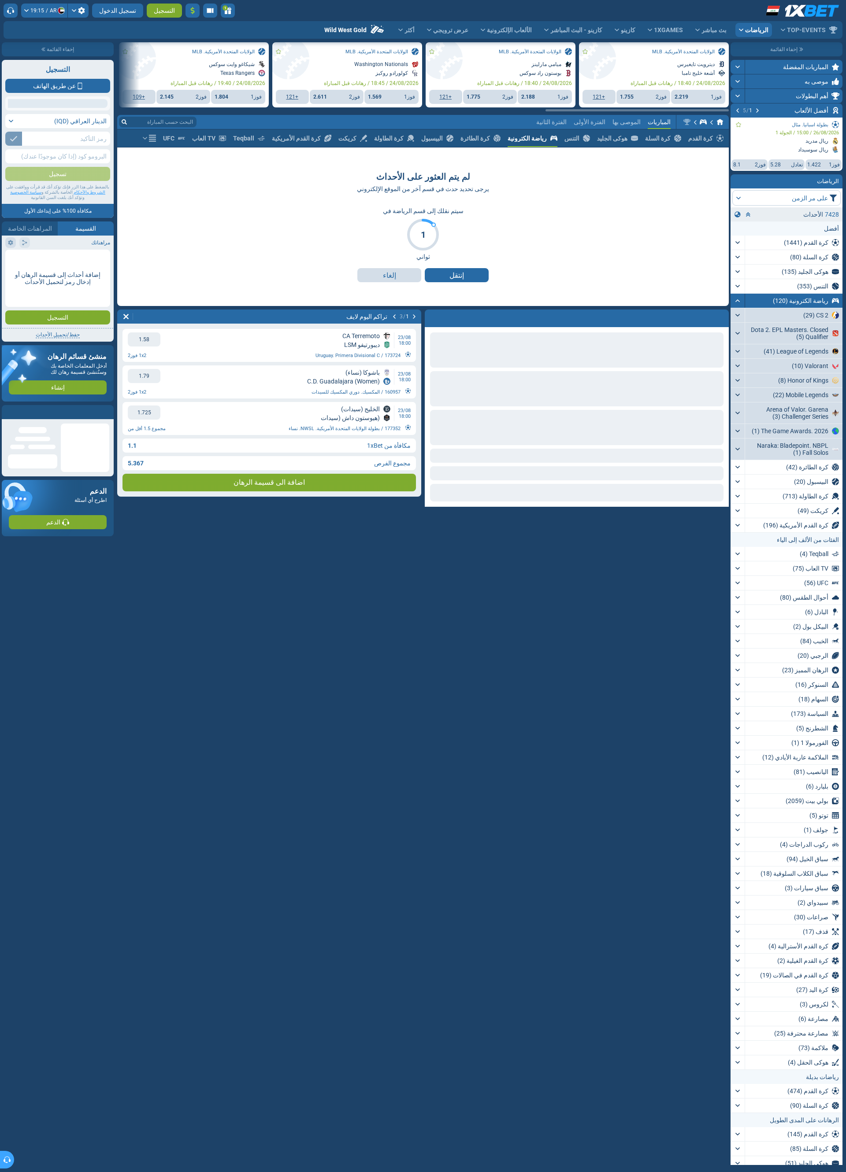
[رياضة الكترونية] (703, 122)
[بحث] (124, 122)
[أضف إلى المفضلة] (738, 124)
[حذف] (433, 316)
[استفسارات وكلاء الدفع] (210, 11)
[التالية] (737, 110)
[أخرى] (149, 138)
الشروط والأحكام (89, 256)
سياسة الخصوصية (25, 256)
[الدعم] (11, 11)
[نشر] (738, 67)
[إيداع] (193, 11)
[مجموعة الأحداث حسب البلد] (737, 214)
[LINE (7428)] (720, 122)
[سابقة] (757, 110)
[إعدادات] (78, 11)
